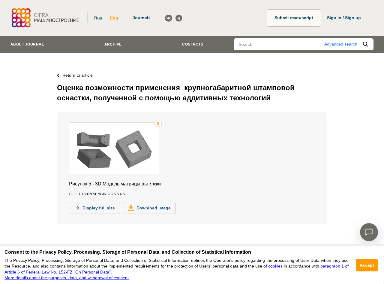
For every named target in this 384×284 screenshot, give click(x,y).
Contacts (192, 44)
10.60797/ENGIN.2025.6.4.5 (102, 194)
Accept (367, 265)
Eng (114, 18)
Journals (142, 17)
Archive (113, 44)
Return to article (77, 75)
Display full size (98, 208)
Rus (98, 18)
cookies (275, 266)
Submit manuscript (293, 17)
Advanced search (340, 44)
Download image (153, 208)
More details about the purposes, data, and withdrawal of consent (66, 277)
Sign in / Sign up (344, 17)
